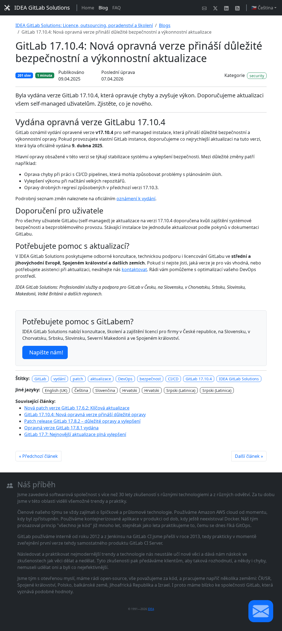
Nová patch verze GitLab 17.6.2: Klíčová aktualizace (76, 408)
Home (88, 8)
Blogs (164, 25)
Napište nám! (46, 352)
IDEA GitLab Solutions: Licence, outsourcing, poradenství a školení (84, 25)
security (257, 75)
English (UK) (56, 390)
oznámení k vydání (135, 199)
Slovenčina (105, 390)
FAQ (116, 8)
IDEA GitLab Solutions (42, 7)
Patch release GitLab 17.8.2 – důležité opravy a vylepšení (82, 421)
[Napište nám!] (205, 7)
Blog (103, 8)
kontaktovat (134, 269)
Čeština (81, 390)
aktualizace (100, 378)
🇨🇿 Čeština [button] (262, 8)
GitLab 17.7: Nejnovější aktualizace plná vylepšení (75, 434)
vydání (59, 378)
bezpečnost (150, 378)
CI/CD (173, 378)
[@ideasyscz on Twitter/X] (216, 7)
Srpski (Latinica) (180, 390)
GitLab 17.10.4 (199, 378)
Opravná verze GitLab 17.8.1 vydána (61, 428)
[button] (260, 611)
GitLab (40, 378)
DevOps (125, 378)
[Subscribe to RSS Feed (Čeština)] (238, 7)
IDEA (151, 609)
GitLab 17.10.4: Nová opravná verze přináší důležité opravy (85, 414)
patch (78, 378)
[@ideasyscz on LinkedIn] (227, 7)
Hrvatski (129, 390)
